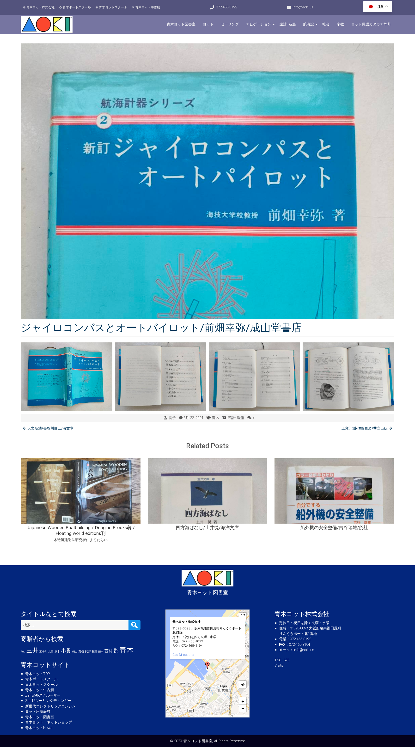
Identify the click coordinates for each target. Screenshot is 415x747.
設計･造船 (288, 24)
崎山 (75, 651)
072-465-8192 (226, 7)
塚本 (57, 651)
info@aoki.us (303, 7)
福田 (94, 651)
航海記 (308, 24)
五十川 (43, 651)
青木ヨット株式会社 (40, 7)
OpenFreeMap (224, 716)
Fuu (23, 651)
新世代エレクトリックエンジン (50, 706)
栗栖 (81, 651)
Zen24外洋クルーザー (43, 695)
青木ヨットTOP (37, 674)
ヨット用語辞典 (37, 711)
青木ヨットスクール (113, 7)
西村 (108, 651)
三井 (32, 650)
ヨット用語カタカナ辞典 (371, 24)
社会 (326, 24)
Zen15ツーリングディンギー (48, 701)
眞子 (172, 418)
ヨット (208, 24)
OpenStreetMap (240, 716)
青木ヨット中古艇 (147, 7)
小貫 (66, 650)
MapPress (211, 716)
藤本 (101, 651)
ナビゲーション (258, 24)
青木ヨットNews (38, 728)
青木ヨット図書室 (181, 24)
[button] (207, 665)
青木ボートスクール (77, 7)
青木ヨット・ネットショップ (48, 722)
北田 (51, 651)
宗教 (340, 24)
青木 (215, 418)
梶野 (88, 651)
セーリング (230, 24)
